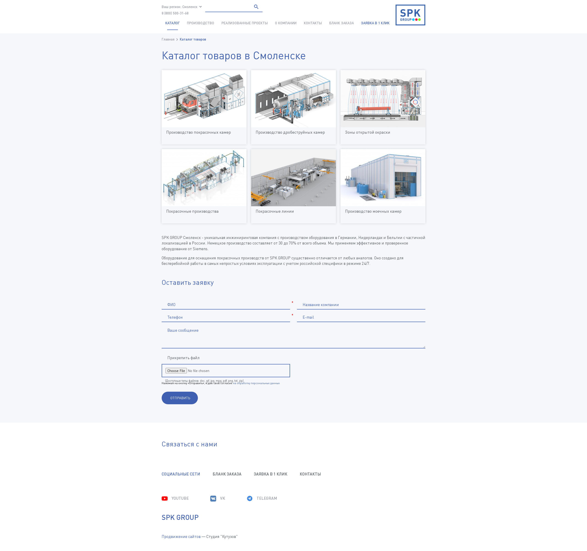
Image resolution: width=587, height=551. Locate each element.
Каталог (172, 23)
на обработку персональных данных (256, 383)
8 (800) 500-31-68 (175, 13)
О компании (285, 23)
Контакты (313, 23)
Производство (200, 23)
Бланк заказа (341, 23)
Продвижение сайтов (181, 536)
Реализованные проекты (245, 23)
